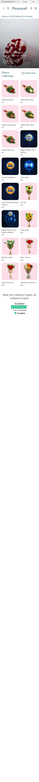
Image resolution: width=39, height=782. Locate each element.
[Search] (8, 8)
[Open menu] (3, 8)
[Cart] (35, 8)
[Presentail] (20, 8)
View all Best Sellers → (28, 74)
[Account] (31, 8)
